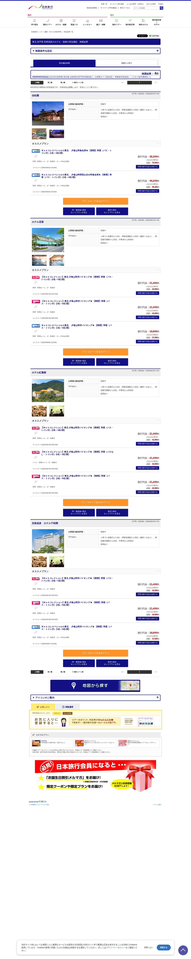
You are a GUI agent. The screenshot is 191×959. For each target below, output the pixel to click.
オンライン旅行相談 (117, 4)
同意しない (148, 947)
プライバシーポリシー (116, 947)
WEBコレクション (133, 741)
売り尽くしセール (90, 741)
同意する (163, 947)
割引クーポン (125, 8)
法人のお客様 (151, 4)
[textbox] (146, 8)
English (160, 4)
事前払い (146, 77)
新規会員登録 (92, 8)
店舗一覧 (104, 4)
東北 (76, 77)
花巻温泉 (88, 77)
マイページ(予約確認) (108, 8)
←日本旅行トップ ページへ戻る (39, 804)
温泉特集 (44, 741)
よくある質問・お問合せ (135, 4)
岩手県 (81, 77)
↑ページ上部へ (157, 804)
